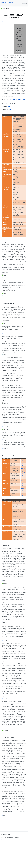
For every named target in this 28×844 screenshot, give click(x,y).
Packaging (18, 32)
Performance (19, 44)
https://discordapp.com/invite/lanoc (10, 837)
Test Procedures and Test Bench (20, 40)
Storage (14, 13)
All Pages (18, 50)
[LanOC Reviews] (5, 8)
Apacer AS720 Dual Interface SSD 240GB (19, 28)
